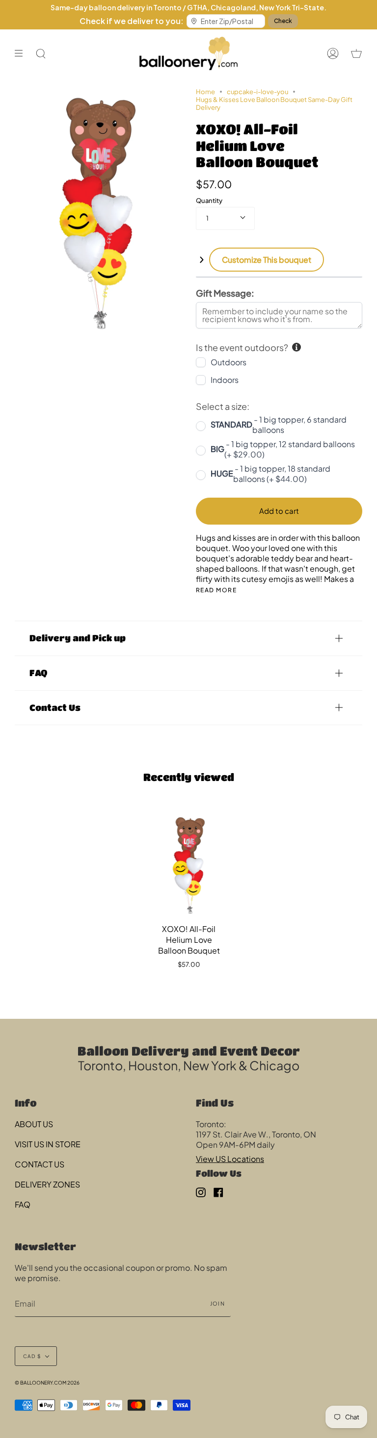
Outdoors (228, 362)
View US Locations (230, 1159)
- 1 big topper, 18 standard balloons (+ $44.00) (270, 473)
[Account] (333, 53)
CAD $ (32, 1356)
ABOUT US (34, 1124)
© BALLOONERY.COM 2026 (47, 1383)
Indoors (225, 380)
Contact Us (55, 707)
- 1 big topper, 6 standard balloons (279, 424)
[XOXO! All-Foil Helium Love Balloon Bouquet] (189, 862)
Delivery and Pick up (77, 638)
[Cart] (356, 53)
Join (217, 1303)
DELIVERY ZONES (47, 1184)
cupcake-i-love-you (257, 92)
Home (205, 92)
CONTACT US (39, 1164)
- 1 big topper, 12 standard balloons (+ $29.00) (283, 449)
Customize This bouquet (266, 259)
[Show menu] (22, 53)
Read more (216, 590)
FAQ (38, 673)
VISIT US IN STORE (48, 1144)
